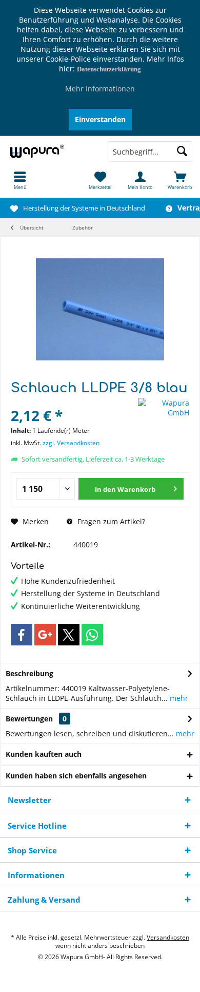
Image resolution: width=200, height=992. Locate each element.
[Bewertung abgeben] (73, 402)
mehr (178, 698)
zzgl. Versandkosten (71, 442)
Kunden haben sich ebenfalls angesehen (76, 775)
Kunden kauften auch (44, 754)
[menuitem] (20, 180)
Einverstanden (100, 119)
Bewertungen (29, 718)
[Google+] (45, 634)
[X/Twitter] (68, 634)
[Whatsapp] (92, 634)
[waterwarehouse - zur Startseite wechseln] (50, 151)
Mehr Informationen (100, 88)
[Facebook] (21, 634)
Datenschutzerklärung (109, 69)
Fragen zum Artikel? (110, 521)
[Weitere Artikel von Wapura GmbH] (163, 407)
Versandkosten (168, 937)
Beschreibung (29, 673)
